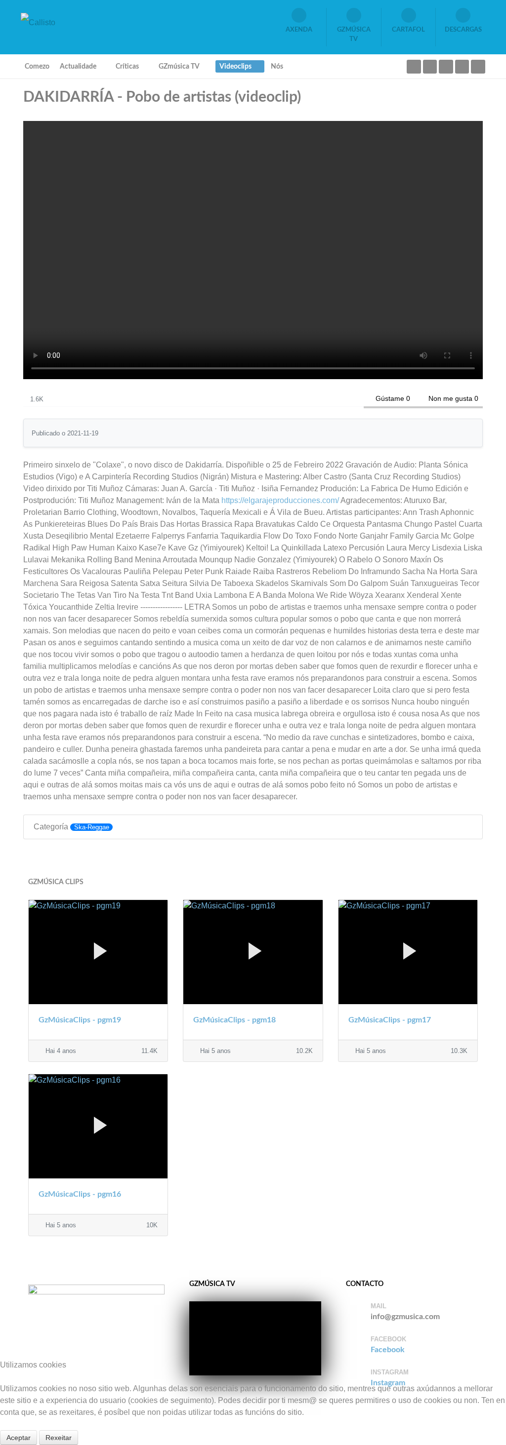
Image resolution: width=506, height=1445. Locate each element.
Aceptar (18, 1438)
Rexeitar (58, 1438)
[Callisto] (38, 22)
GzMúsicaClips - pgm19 (80, 1020)
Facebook (388, 1350)
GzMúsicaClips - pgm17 (389, 1020)
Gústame (390, 398)
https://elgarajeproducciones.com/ (280, 500)
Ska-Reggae (91, 827)
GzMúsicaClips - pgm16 (80, 1194)
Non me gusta (450, 398)
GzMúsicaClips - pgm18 (234, 1020)
